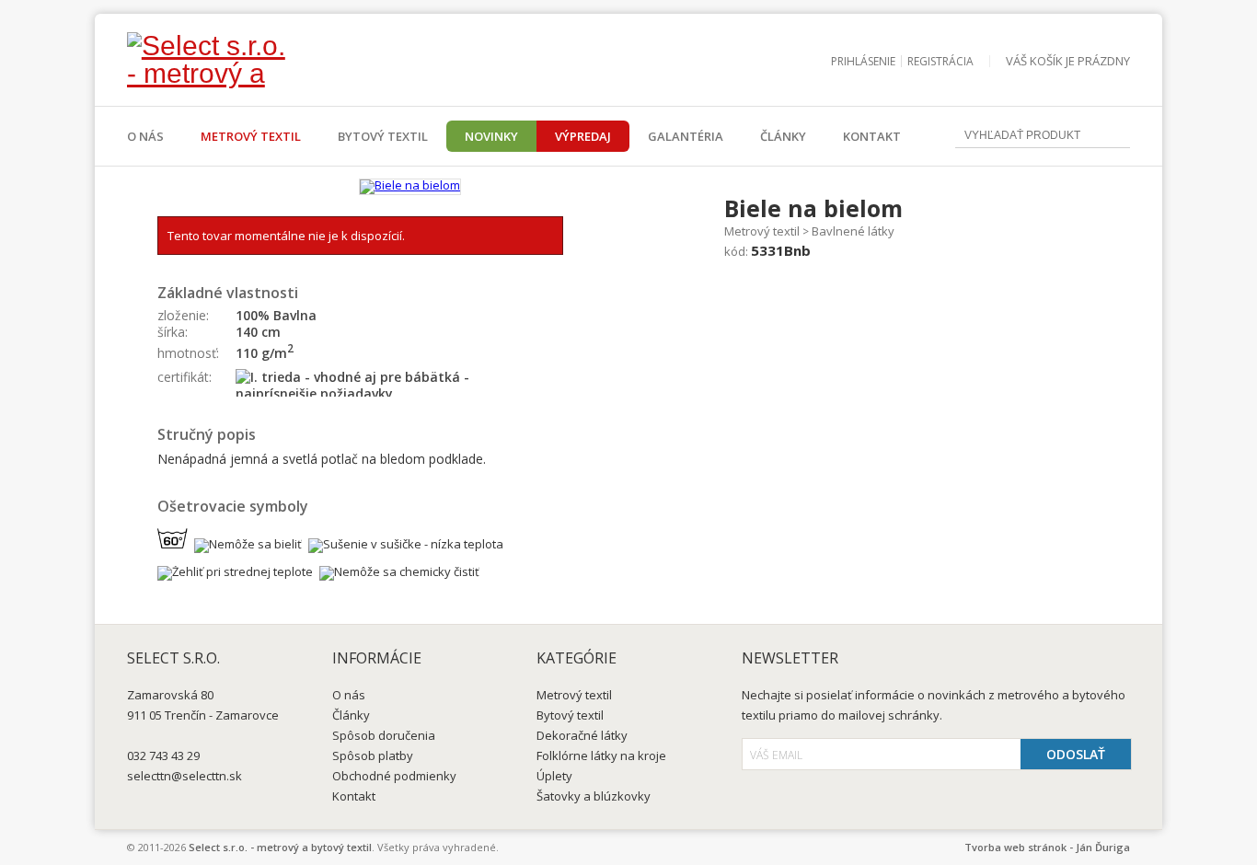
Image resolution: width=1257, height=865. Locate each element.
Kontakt (872, 136)
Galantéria (685, 136)
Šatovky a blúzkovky (593, 796)
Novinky (491, 136)
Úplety (554, 775)
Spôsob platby (372, 755)
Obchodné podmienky (394, 775)
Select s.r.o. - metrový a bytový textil (280, 847)
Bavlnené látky (853, 231)
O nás (145, 136)
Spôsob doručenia (383, 735)
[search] (1116, 136)
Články (783, 136)
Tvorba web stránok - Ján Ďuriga (1047, 847)
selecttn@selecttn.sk (184, 775)
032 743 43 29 (163, 755)
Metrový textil (251, 136)
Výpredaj (583, 136)
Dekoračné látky (582, 735)
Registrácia (940, 61)
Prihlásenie (863, 61)
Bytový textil (383, 136)
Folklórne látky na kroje (601, 755)
